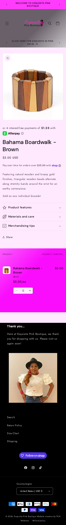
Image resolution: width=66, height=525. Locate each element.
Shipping (12, 441)
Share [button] (9, 237)
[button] (7, 23)
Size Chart (13, 433)
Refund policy (39, 520)
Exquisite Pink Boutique (25, 516)
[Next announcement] (59, 4)
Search (11, 417)
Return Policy (14, 425)
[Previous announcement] (6, 4)
